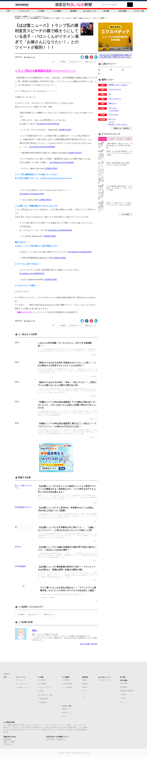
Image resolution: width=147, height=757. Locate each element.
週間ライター (66, 709)
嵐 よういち (112, 119)
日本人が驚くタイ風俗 (45, 695)
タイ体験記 (57, 11)
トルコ (83, 696)
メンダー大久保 (113, 110)
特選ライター (66, 712)
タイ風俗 (41, 11)
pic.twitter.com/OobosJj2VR (32, 194)
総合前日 (119, 139)
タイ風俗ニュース (22, 687)
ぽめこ (35, 630)
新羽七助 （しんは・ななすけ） (118, 124)
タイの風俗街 (42, 684)
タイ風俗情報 (42, 702)
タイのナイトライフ (44, 687)
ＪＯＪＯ (111, 122)
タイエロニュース (22, 684)
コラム (64, 716)
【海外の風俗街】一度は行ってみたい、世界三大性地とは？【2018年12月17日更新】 (119, 145)
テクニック (123, 702)
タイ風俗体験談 (67, 684)
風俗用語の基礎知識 (126, 691)
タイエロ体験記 (67, 687)
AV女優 (106, 11)
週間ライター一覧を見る (121, 128)
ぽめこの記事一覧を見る (89, 644)
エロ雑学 (123, 698)
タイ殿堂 (111, 139)
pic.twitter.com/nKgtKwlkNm (60, 230)
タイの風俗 (41, 680)
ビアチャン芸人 (113, 114)
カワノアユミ (113, 108)
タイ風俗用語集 (43, 699)
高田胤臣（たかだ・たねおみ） (118, 85)
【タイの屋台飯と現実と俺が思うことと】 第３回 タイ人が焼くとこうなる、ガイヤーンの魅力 (119, 188)
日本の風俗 (123, 11)
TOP (8, 11)
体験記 (84, 680)
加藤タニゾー (113, 103)
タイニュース (24, 11)
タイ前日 (102, 139)
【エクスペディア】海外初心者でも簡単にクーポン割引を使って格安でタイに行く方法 (115, 56)
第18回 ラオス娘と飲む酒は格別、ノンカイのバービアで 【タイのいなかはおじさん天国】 (119, 153)
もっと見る (125, 214)
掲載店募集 (7, 739)
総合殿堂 (128, 139)
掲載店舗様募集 (22, 4)
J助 (110, 94)
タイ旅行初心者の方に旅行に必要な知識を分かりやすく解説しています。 (63, 594)
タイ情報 (41, 691)
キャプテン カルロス (115, 89)
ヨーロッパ (85, 690)
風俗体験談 (123, 687)
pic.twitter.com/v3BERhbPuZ (32, 273)
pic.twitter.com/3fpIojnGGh (79, 252)
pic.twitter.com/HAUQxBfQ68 (42, 147)
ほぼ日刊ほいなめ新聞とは (55, 739)
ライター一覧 (139, 11)
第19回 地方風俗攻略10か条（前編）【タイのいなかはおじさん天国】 (118, 164)
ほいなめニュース (89, 11)
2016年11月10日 (75, 153)
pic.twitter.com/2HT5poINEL (61, 162)
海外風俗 (73, 11)
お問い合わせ (8, 744)
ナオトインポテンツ (115, 99)
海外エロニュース (90, 62)
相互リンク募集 (9, 742)
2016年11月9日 (65, 130)
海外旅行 (85, 684)
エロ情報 (62, 62)
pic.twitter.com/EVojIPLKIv (48, 124)
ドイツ (83, 693)
